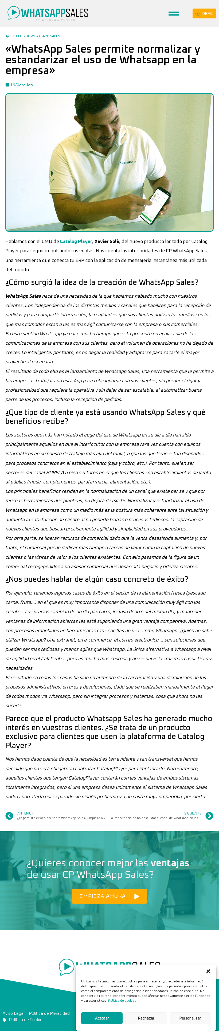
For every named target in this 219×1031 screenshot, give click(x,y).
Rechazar (146, 1018)
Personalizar (190, 1018)
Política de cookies (122, 1000)
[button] (208, 971)
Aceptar (102, 1018)
